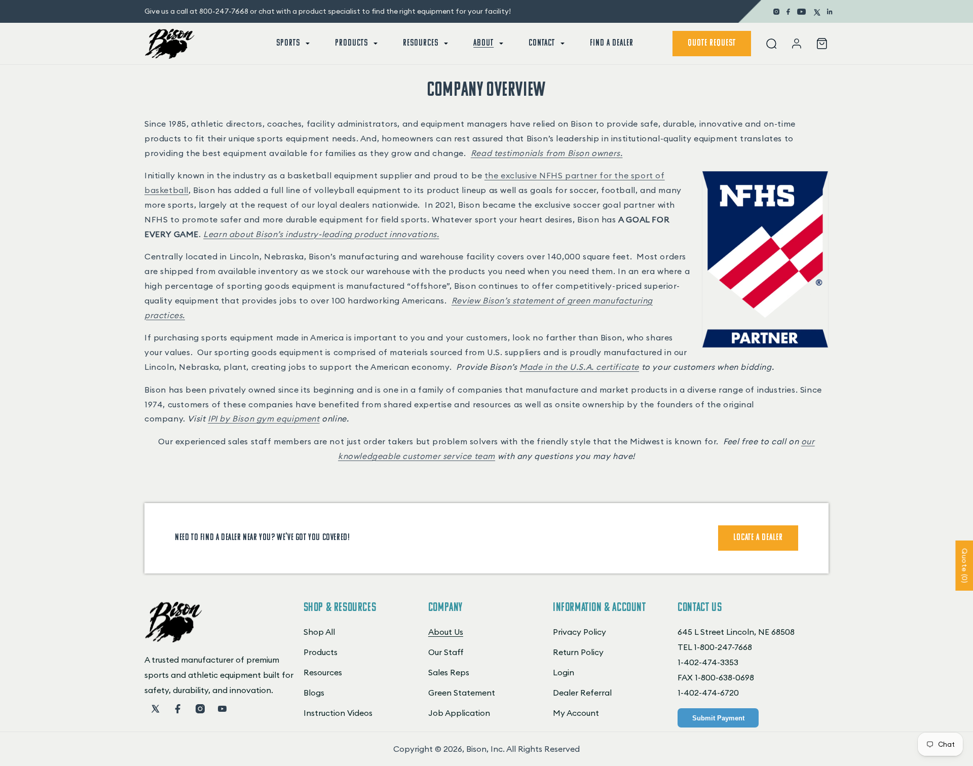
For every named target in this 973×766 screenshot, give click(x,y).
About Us (445, 632)
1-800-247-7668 (723, 647)
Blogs (314, 692)
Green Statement (461, 692)
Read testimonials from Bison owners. (547, 153)
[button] (292, 43)
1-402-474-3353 (708, 662)
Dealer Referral (582, 692)
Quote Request (712, 43)
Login (563, 672)
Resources (323, 672)
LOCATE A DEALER (758, 538)
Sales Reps (448, 672)
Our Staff (446, 652)
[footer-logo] (173, 639)
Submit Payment (718, 718)
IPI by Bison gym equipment (264, 418)
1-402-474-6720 (708, 692)
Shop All (319, 632)
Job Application (459, 713)
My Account (576, 713)
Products (321, 652)
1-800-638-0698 (724, 677)
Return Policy (578, 652)
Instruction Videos (338, 713)
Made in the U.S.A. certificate (579, 367)
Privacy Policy (579, 632)
